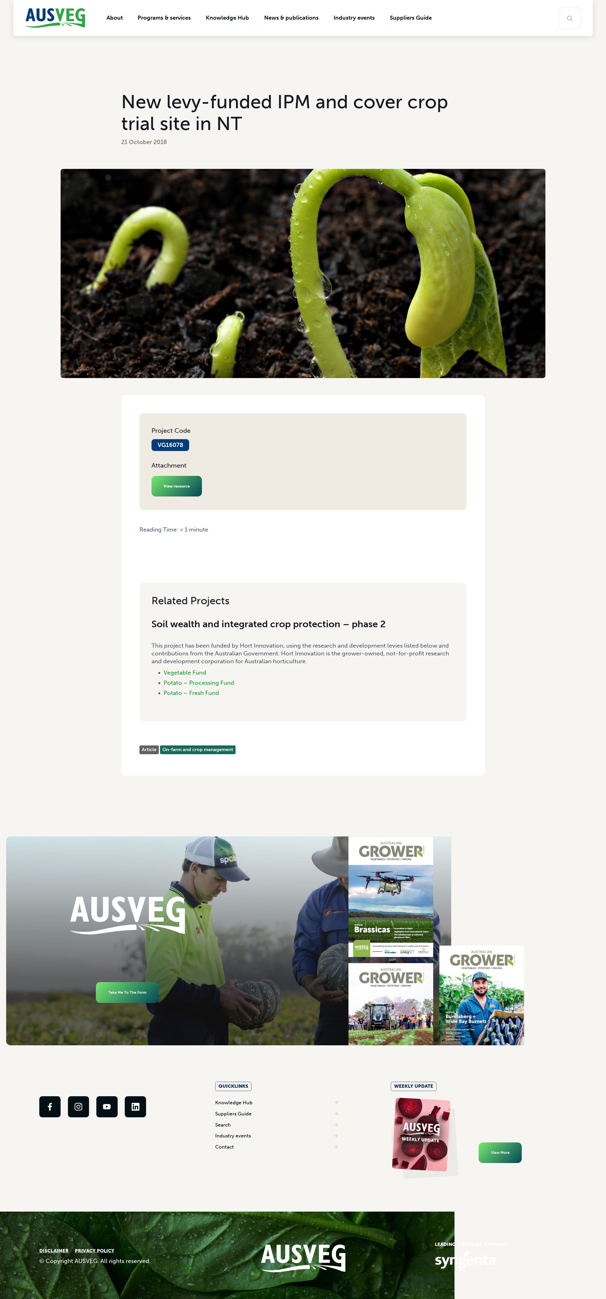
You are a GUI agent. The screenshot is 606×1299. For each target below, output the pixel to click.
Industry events (233, 1136)
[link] (50, 1107)
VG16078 (170, 445)
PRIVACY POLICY (94, 1251)
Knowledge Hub (234, 1102)
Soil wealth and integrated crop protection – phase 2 (269, 624)
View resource (177, 486)
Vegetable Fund (185, 672)
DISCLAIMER (54, 1251)
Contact (224, 1147)
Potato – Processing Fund (199, 682)
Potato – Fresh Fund (191, 693)
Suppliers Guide (233, 1114)
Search (223, 1125)
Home (146, 537)
